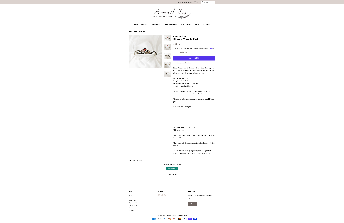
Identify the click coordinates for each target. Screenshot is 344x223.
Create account (188, 2)
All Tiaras (144, 25)
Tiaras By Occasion (170, 25)
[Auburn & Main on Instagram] (165, 195)
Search (130, 195)
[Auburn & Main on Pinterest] (162, 195)
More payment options (184, 63)
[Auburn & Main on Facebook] (159, 195)
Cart (198, 2)
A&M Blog (131, 210)
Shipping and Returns (134, 203)
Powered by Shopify (181, 215)
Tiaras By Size (155, 25)
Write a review (172, 168)
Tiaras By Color (185, 25)
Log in (179, 2)
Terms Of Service (133, 205)
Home (136, 25)
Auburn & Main (171, 215)
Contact (131, 198)
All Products (206, 25)
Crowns (197, 25)
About (130, 208)
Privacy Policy (132, 200)
